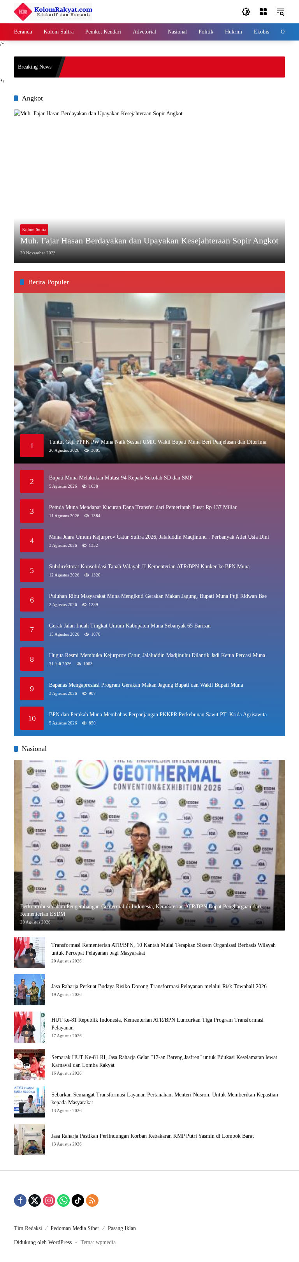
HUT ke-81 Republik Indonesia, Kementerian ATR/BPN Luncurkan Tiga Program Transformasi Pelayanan (157, 1024)
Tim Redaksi (28, 1228)
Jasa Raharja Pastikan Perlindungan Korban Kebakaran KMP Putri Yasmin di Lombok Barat (152, 1136)
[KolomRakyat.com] (53, 11)
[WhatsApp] (63, 1200)
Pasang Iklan (122, 1228)
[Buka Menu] (263, 11)
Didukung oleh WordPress (43, 1242)
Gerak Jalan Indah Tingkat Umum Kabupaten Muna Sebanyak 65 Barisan (130, 626)
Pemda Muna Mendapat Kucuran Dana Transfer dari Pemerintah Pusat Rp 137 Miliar (143, 507)
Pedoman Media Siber (75, 1228)
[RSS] (92, 1200)
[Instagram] (49, 1200)
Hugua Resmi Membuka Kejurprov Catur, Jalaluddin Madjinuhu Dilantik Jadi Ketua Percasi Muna (157, 655)
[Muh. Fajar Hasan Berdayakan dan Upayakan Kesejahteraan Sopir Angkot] (149, 186)
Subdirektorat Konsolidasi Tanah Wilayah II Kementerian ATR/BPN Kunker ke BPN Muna (149, 566)
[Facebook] (20, 1200)
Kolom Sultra (34, 229)
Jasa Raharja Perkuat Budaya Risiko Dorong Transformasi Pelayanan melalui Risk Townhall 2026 (159, 986)
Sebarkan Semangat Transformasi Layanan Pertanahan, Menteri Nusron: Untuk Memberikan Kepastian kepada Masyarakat (164, 1098)
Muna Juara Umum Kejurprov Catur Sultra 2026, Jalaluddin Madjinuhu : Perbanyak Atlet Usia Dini (159, 537)
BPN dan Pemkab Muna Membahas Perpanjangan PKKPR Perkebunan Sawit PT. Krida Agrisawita (158, 714)
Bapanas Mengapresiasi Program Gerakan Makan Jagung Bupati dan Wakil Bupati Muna (146, 685)
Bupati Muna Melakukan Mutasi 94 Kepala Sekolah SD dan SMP (121, 478)
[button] (246, 11)
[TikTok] (78, 1200)
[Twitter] (34, 1200)
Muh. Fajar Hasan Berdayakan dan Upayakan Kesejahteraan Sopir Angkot (149, 240)
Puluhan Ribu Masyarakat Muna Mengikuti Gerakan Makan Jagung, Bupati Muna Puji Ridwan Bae (158, 596)
